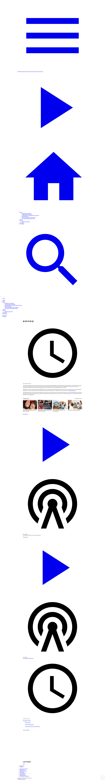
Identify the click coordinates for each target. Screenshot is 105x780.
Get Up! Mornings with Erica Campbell (29, 217)
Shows (21, 212)
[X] (4, 316)
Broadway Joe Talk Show (26, 213)
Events (21, 219)
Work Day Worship (25, 216)
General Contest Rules (26, 221)
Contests (21, 220)
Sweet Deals (22, 223)
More (24, 763)
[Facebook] (5, 315)
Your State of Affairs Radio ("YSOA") (28, 218)
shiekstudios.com (72, 390)
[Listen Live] (52, 444)
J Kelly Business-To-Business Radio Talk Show (30, 215)
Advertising (22, 222)
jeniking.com (31, 394)
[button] (30, 406)
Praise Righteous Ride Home (27, 214)
